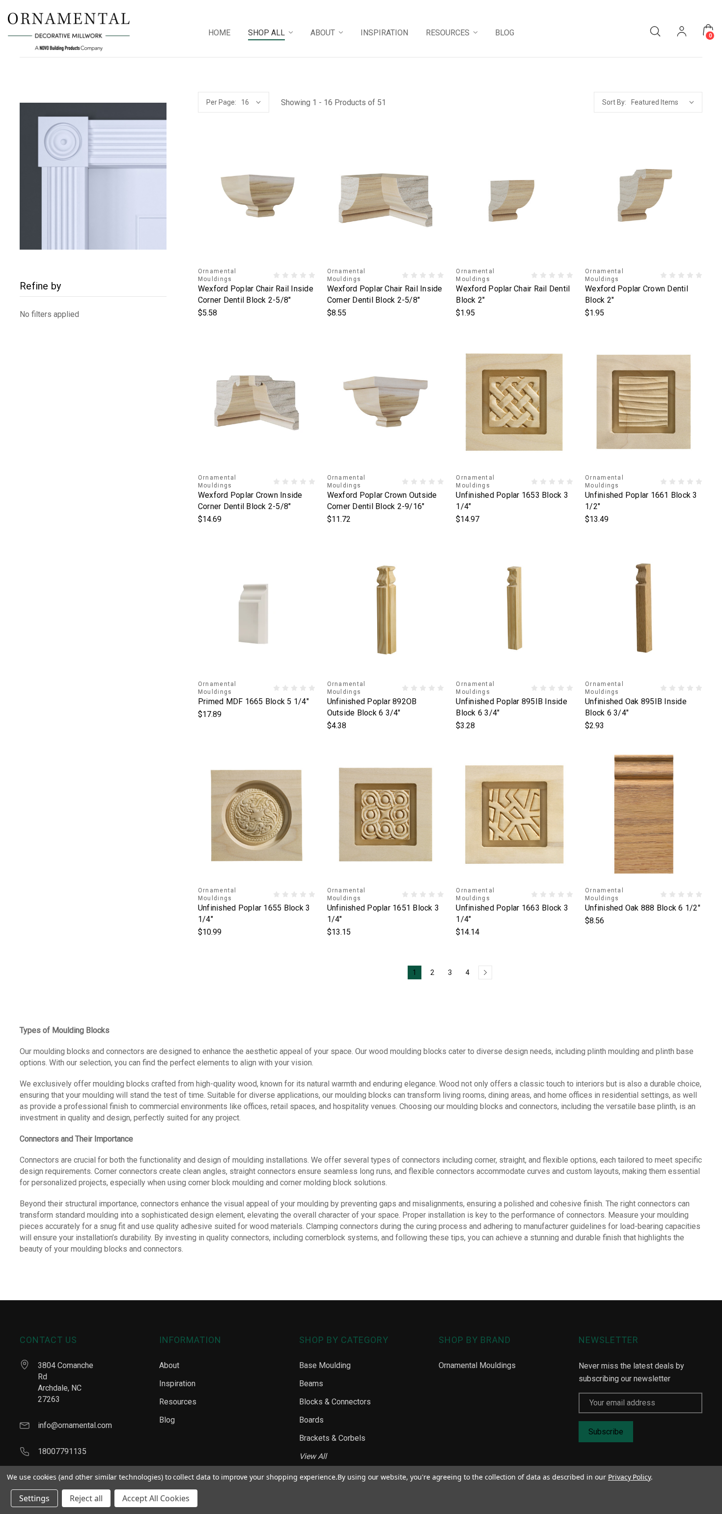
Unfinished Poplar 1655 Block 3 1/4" (254, 913)
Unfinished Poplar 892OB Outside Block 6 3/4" (372, 707)
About (169, 1365)
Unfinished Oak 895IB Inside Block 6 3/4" (636, 707)
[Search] (655, 31)
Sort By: (614, 102)
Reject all (86, 1498)
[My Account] (682, 32)
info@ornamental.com (75, 1425)
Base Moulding (325, 1365)
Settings (34, 1498)
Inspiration (177, 1383)
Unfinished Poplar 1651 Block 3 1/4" (383, 913)
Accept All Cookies (156, 1498)
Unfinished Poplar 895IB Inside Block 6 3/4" (511, 707)
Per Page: (221, 102)
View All (313, 1456)
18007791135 (62, 1451)
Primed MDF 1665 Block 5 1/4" (253, 701)
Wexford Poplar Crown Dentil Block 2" (636, 294)
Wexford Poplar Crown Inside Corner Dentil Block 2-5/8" (250, 500)
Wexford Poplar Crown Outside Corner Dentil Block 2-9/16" (382, 500)
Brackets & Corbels (332, 1438)
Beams (311, 1383)
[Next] (485, 972)
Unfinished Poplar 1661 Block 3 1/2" (641, 500)
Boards (311, 1420)
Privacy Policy (629, 1477)
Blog (167, 1420)
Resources (177, 1401)
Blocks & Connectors (335, 1401)
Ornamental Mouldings (477, 1365)
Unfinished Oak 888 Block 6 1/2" (642, 908)
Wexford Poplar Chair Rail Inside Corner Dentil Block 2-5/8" (255, 294)
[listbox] (661, 102)
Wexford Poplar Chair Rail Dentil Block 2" (513, 294)
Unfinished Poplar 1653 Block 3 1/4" (512, 500)
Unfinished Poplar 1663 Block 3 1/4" (512, 913)
